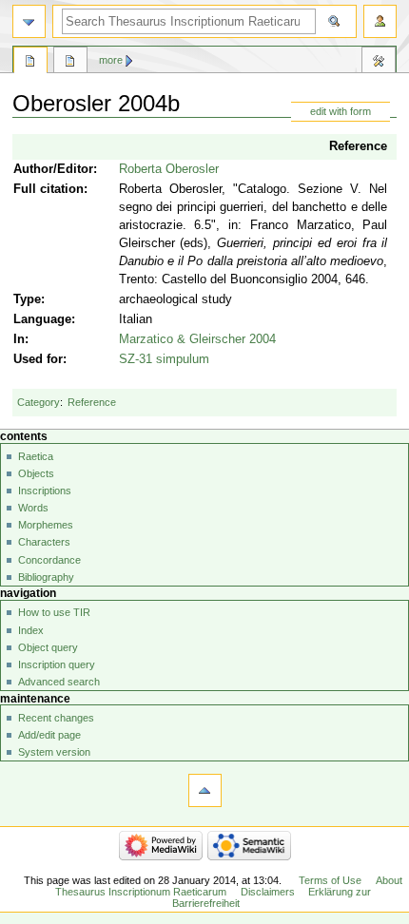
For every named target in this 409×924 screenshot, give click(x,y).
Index (31, 630)
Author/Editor (53, 169)
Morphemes (45, 524)
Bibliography (46, 577)
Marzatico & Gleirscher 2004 (197, 339)
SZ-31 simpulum (164, 359)
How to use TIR (54, 612)
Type (27, 299)
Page (30, 63)
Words (33, 507)
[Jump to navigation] (29, 21)
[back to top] (205, 790)
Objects (36, 473)
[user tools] (380, 21)
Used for (38, 359)
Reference (358, 146)
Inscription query (56, 664)
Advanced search (59, 681)
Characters (44, 542)
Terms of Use (330, 880)
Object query (48, 647)
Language (42, 319)
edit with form (340, 111)
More (111, 60)
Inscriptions (44, 490)
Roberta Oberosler (169, 169)
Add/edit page (49, 735)
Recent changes (56, 717)
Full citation (48, 189)
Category (38, 402)
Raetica (35, 456)
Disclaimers (268, 891)
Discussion (70, 63)
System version (54, 752)
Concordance (49, 560)
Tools (378, 63)
